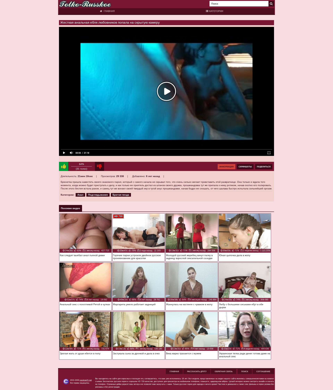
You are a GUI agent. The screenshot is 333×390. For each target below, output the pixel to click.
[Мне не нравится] (99, 166)
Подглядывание (98, 194)
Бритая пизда (121, 194)
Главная (109, 11)
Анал (80, 194)
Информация (226, 167)
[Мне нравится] (63, 166)
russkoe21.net (86, 380)
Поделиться (264, 167)
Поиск (244, 371)
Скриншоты (245, 167)
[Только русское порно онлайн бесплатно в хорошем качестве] (85, 4)
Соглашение (263, 371)
